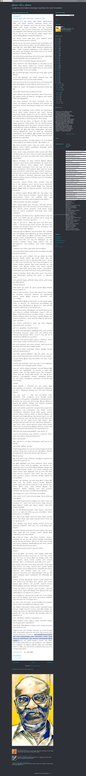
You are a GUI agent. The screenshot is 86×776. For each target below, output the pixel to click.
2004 (58, 75)
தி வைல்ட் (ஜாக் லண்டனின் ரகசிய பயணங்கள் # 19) (29, 18)
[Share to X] (29, 652)
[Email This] (27, 652)
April (59, 99)
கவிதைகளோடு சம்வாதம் (22, 749)
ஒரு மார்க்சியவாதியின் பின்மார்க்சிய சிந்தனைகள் (22, 669)
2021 (58, 46)
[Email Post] (25, 652)
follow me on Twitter (70, 133)
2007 (58, 70)
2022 (58, 45)
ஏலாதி (57, 244)
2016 (58, 55)
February (60, 102)
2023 (58, 43)
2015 (58, 57)
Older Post (49, 662)
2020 (58, 48)
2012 (58, 62)
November (60, 85)
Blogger (49, 773)
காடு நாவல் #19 (60, 90)
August (59, 92)
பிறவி (64, 26)
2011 (58, 63)
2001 (58, 80)
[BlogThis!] (28, 652)
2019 (58, 50)
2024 (58, 41)
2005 (58, 74)
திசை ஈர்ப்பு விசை (22, 4)
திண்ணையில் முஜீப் (59, 246)
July (59, 94)
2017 (58, 53)
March (59, 101)
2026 (58, 38)
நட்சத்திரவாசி (58, 238)
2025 (58, 39)
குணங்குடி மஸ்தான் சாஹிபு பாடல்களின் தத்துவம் (21, 762)
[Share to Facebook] (31, 652)
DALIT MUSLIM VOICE (60, 240)
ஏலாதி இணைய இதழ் (59, 242)
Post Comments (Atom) (35, 665)
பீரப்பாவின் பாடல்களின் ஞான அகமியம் (24, 756)
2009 (58, 67)
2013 (58, 60)
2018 (58, 51)
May (59, 97)
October (59, 87)
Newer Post (15, 662)
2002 (58, 79)
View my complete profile (66, 31)
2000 (58, 82)
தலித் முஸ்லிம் (58, 236)
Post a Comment (18, 657)
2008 (58, 68)
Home (32, 662)
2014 (58, 58)
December (60, 84)
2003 (58, 77)
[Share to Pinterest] (32, 652)
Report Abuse (59, 107)
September (60, 89)
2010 (58, 65)
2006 (58, 72)
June (59, 96)
